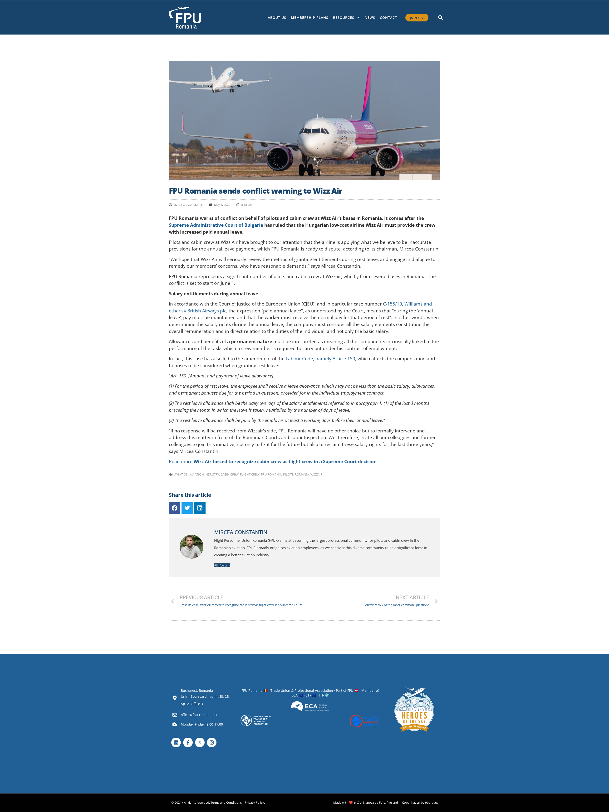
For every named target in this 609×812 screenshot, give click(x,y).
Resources (343, 17)
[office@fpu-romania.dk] (174, 714)
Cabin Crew (230, 474)
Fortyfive (385, 802)
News (370, 17)
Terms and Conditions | (227, 802)
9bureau (431, 802)
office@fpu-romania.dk (199, 714)
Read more (273, 461)
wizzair (316, 474)
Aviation (181, 474)
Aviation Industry (204, 474)
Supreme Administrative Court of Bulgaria (216, 225)
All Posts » (222, 565)
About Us (277, 17)
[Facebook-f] (188, 742)
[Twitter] (187, 508)
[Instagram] (211, 742)
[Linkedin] (200, 508)
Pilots (288, 474)
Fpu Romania (271, 474)
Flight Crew (250, 474)
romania (302, 474)
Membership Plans (309, 17)
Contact (388, 17)
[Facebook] (174, 508)
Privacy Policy (254, 802)
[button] (441, 18)
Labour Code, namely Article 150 (320, 358)
